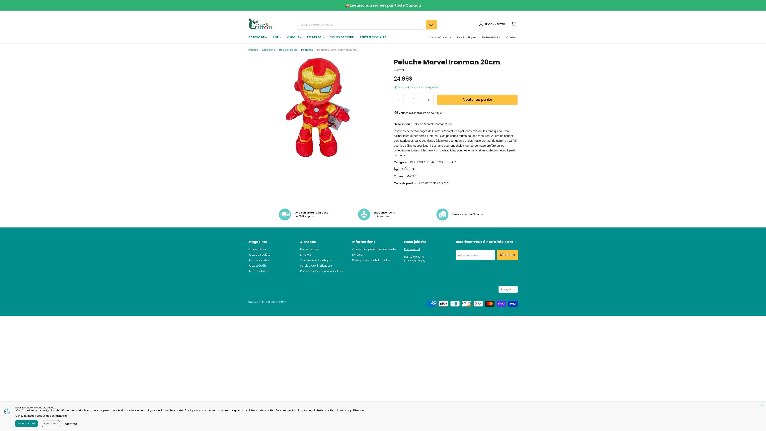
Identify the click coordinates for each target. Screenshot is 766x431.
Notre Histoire (491, 37)
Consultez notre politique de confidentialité (41, 415)
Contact (512, 37)
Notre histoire (309, 249)
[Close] (762, 405)
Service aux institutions (316, 266)
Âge (276, 37)
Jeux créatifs (257, 266)
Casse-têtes (257, 249)
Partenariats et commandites (321, 271)
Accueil (253, 49)
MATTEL (399, 70)
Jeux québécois (259, 271)
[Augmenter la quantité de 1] (429, 100)
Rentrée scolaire (373, 37)
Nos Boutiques (466, 37)
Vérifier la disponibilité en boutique (420, 113)
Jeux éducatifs (258, 260)
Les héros (314, 37)
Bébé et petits (288, 49)
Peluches (307, 49)
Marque (293, 37)
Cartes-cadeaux (440, 37)
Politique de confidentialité (371, 260)
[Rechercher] (431, 24)
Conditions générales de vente (374, 249)
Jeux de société (259, 255)
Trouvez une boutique (315, 260)
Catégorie (256, 37)
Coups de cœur (342, 37)
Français (506, 289)
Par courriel (412, 249)
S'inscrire (507, 254)
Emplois (305, 255)
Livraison (358, 255)
